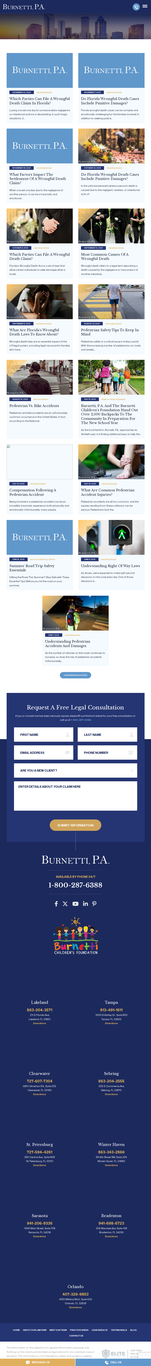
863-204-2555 (111, 1081)
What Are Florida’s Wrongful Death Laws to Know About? (34, 332)
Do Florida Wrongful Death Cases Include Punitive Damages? (110, 101)
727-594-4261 (39, 1152)
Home (16, 1330)
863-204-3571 (39, 1009)
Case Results (100, 1330)
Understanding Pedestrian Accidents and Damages (67, 644)
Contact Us (76, 1335)
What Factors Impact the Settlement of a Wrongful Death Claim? (37, 179)
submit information (75, 825)
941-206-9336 (39, 1223)
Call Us (116, 1362)
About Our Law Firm (34, 1330)
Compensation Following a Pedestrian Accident (32, 492)
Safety (51, 559)
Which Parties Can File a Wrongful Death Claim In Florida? (39, 101)
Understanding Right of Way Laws (110, 566)
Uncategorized (44, 92)
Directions (39, 1023)
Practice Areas (79, 1330)
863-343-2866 (111, 1152)
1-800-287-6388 (136, 7)
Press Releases (117, 399)
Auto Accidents (38, 559)
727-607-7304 (39, 1081)
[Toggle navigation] (145, 6)
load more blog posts (75, 675)
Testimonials (119, 1330)
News (104, 399)
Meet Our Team (58, 1330)
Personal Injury (113, 324)
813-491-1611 (111, 1009)
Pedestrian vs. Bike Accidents (34, 406)
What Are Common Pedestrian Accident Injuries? (107, 492)
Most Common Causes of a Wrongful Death (104, 257)
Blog (133, 1330)
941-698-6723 (111, 1223)
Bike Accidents (41, 399)
